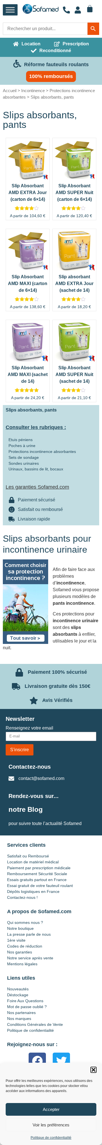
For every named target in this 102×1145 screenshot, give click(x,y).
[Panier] (90, 9)
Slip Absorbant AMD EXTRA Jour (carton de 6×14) (27, 192)
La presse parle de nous (29, 934)
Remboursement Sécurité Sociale (37, 873)
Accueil (9, 90)
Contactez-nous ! (22, 897)
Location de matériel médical (33, 862)
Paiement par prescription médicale (39, 868)
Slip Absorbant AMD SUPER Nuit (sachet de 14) (74, 374)
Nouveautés (18, 989)
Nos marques (19, 1018)
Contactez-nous (29, 767)
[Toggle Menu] (10, 10)
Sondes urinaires (23, 463)
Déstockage (17, 995)
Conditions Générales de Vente (35, 1024)
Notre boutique (20, 928)
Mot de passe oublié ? (27, 1006)
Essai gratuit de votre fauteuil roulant (40, 885)
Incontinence (33, 90)
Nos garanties (19, 952)
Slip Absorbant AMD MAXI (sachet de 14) (28, 374)
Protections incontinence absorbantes (42, 451)
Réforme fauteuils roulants (56, 64)
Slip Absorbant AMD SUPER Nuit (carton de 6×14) (74, 192)
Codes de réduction (24, 946)
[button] (93, 1070)
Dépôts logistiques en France (33, 891)
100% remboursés (51, 76)
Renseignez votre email (29, 728)
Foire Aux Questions (25, 1001)
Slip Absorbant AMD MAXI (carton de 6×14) (27, 283)
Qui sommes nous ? (25, 922)
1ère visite (16, 940)
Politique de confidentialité (51, 1138)
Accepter (51, 1109)
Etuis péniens (20, 439)
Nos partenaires (21, 1012)
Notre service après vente (30, 958)
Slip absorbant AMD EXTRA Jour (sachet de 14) (74, 283)
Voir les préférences (51, 1124)
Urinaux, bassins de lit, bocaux (35, 469)
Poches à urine (21, 445)
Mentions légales (22, 964)
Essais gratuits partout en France (37, 879)
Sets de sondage (23, 457)
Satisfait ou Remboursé (28, 856)
